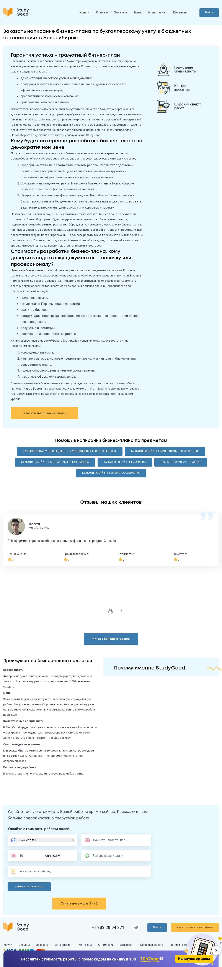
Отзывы (102, 12)
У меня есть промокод (29, 886)
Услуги (84, 12)
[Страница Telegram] (136, 927)
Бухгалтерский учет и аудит (181, 462)
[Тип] (52, 855)
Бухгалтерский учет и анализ (125, 462)
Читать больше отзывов (111, 638)
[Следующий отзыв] (121, 611)
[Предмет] (105, 840)
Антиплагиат (157, 12)
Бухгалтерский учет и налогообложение (111, 472)
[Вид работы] (42, 840)
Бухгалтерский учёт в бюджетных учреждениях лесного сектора (69, 451)
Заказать (121, 12)
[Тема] (37, 871)
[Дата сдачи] (110, 855)
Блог (137, 12)
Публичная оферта (151, 944)
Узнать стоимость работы (194, 927)
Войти (209, 12)
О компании (106, 944)
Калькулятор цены (194, 959)
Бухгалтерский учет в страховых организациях (55, 462)
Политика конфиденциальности (191, 944)
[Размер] (28, 855)
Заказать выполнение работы (44, 413)
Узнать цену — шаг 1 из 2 (79, 903)
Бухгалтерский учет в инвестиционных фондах (165, 451)
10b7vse (149, 959)
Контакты (180, 12)
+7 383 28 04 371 (107, 927)
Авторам (126, 944)
